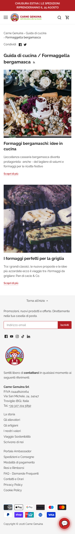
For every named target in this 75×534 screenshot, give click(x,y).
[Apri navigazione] (6, 17)
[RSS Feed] (33, 62)
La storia (9, 414)
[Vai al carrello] (67, 17)
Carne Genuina (34, 523)
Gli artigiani (11, 425)
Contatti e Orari (14, 479)
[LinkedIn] (28, 336)
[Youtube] (11, 336)
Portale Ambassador (17, 451)
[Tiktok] (22, 336)
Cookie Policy (13, 490)
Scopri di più (11, 173)
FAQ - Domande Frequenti (21, 473)
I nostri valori (12, 431)
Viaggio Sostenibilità (17, 436)
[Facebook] (6, 336)
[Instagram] (17, 336)
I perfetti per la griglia (34, 258)
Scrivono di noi (13, 442)
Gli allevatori (12, 420)
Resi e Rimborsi (14, 468)
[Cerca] (59, 17)
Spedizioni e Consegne (19, 457)
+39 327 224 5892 (20, 405)
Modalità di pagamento (19, 462)
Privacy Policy (13, 484)
